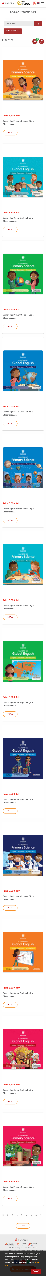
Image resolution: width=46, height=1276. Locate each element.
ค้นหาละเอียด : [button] (12, 31)
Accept (36, 1271)
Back (23, 1226)
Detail (10, 133)
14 (41, 1215)
